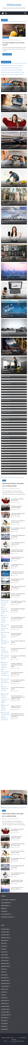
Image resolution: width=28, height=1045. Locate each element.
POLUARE (3, 911)
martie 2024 (4, 954)
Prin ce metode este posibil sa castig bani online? (12, 238)
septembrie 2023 (5, 966)
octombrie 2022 (4, 980)
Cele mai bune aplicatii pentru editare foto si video (12, 72)
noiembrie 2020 (4, 1009)
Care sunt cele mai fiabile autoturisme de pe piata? (17, 626)
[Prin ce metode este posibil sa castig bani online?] (14, 234)
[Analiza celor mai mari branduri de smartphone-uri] (14, 346)
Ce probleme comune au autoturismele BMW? (11, 70)
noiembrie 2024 (4, 932)
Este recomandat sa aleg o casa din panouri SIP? (13, 201)
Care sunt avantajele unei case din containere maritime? (18, 618)
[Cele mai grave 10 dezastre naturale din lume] (5, 674)
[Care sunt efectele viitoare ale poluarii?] (5, 689)
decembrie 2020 (4, 1006)
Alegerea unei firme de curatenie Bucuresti (16, 706)
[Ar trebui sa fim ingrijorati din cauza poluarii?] (14, 215)
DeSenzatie (14, 5)
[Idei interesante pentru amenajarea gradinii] (5, 635)
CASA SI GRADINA (5, 902)
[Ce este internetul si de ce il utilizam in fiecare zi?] (14, 272)
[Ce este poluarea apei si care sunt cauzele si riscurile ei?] (14, 309)
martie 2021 (4, 997)
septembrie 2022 (5, 983)
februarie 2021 (4, 1000)
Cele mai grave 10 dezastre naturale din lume (17, 673)
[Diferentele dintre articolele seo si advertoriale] (14, 103)
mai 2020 (3, 1026)
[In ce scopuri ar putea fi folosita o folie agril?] (5, 657)
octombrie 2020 (4, 1012)
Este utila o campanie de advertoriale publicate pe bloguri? (16, 665)
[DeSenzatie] (2, 13)
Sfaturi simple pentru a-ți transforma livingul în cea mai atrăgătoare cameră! (18, 697)
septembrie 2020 (5, 1014)
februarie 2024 (4, 957)
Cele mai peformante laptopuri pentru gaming (18, 609)
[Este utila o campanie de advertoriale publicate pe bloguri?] (5, 666)
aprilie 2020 (3, 1029)
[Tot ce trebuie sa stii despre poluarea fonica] (14, 122)
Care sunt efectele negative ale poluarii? (18, 641)
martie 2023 (4, 974)
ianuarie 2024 (4, 960)
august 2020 (4, 1017)
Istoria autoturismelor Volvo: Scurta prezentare (11, 332)
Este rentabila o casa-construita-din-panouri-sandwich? (18, 602)
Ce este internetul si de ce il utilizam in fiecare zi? (14, 276)
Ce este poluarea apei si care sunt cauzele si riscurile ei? (13, 313)
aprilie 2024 (3, 952)
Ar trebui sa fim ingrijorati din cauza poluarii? (13, 220)
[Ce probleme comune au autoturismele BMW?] (14, 141)
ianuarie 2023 (4, 977)
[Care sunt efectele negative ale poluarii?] (5, 642)
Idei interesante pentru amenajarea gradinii (16, 634)
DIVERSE (4, 480)
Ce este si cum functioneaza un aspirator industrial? (12, 369)
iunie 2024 (3, 946)
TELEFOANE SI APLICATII (6, 796)
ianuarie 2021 (4, 1003)
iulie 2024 (3, 943)
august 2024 (4, 940)
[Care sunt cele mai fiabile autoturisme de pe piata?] (5, 627)
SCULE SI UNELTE (5, 37)
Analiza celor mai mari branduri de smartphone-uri (11, 351)
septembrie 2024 (5, 937)
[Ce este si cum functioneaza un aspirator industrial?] (14, 365)
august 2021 (4, 989)
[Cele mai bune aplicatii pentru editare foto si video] (14, 159)
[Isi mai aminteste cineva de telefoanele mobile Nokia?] (14, 253)
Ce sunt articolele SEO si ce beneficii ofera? (13, 295)
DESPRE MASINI (4, 905)
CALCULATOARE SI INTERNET (7, 899)
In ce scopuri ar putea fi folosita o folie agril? (18, 656)
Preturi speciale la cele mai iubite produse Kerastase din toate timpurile (17, 715)
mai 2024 (3, 949)
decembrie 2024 (4, 929)
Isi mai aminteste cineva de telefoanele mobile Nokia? (12, 257)
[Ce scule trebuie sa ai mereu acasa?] (14, 30)
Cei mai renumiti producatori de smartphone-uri (18, 649)
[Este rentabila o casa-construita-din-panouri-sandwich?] (5, 602)
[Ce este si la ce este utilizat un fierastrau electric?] (14, 178)
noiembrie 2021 (4, 986)
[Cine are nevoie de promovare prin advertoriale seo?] (5, 681)
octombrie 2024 (4, 934)
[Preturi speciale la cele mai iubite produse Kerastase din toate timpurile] (5, 716)
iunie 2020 (3, 1023)
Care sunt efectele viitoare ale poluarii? (18, 688)
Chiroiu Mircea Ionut (17, 40)
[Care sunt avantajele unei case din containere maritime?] (5, 619)
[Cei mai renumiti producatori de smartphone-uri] (5, 650)
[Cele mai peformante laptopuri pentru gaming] (5, 610)
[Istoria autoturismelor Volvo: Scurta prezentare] (14, 328)
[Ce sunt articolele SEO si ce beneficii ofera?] (14, 290)
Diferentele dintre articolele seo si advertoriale (11, 65)
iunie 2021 (3, 992)
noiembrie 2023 (4, 963)
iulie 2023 (3, 969)
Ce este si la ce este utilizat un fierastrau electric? (12, 74)
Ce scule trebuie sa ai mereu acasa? (13, 44)
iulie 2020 (3, 1020)
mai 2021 (3, 994)
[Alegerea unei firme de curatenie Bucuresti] (5, 707)
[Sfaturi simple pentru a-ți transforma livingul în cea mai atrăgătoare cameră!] (5, 698)
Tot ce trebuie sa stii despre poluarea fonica (11, 67)
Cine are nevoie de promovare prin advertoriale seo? (18, 680)
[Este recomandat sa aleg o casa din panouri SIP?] (14, 197)
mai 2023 (3, 972)
